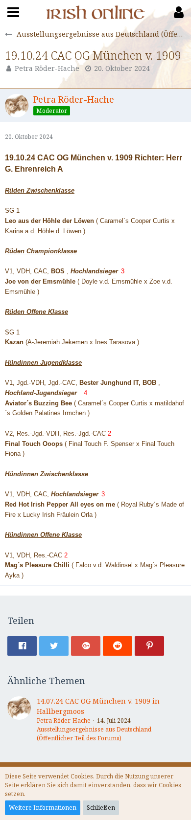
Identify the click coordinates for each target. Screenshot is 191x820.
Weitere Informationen (42, 807)
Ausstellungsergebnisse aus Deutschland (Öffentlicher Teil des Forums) (94, 733)
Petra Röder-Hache (47, 68)
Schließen (101, 807)
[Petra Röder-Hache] (19, 719)
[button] (13, 12)
